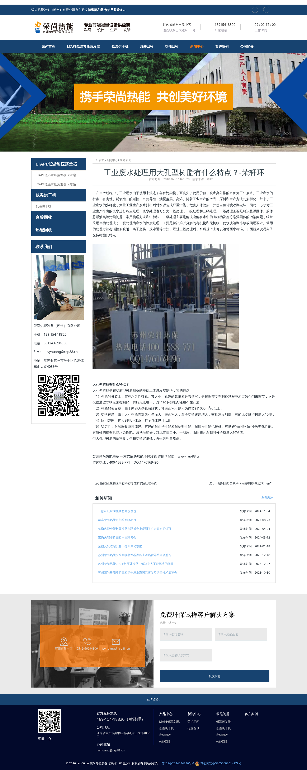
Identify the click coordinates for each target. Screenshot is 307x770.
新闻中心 (112, 160)
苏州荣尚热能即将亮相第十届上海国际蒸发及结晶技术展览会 (137, 572)
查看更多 (267, 497)
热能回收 (44, 230)
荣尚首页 (49, 46)
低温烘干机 (46, 195)
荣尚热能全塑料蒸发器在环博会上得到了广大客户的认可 (134, 529)
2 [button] (153, 145)
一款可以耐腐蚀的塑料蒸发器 (117, 511)
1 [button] (148, 145)
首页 (102, 160)
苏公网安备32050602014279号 (220, 763)
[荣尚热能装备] (83, 27)
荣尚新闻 (125, 160)
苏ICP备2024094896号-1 (178, 763)
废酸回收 (44, 217)
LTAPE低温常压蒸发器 (56, 164)
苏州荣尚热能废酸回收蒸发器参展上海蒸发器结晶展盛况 (134, 555)
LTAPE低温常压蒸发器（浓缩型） (59, 175)
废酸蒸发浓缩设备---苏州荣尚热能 (120, 546)
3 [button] (158, 145)
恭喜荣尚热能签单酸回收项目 (117, 520)
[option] (153, 96)
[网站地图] (255, 10)
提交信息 (215, 676)
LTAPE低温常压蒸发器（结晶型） (59, 184)
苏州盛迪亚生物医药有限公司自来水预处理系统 (126, 483)
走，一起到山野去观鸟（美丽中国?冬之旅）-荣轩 (241, 483)
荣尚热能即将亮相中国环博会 (117, 537)
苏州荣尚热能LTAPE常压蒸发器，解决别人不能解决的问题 (136, 564)
